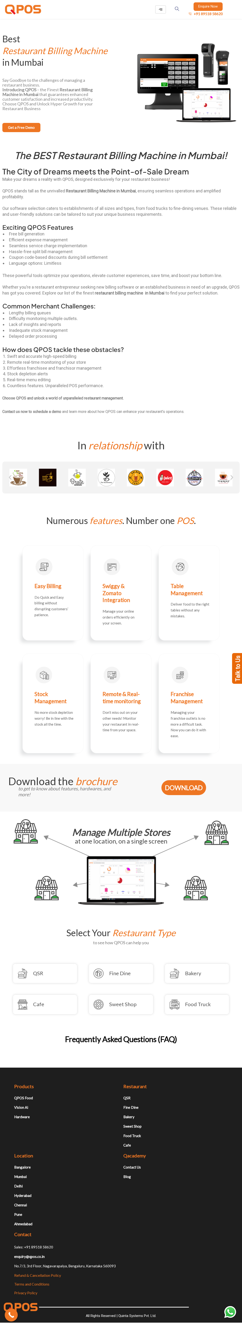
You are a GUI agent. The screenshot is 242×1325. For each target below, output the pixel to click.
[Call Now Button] (11, 1314)
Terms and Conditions (31, 1284)
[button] (10, 477)
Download (184, 788)
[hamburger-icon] (160, 9)
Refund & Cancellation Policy (37, 1275)
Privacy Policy (25, 1292)
